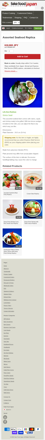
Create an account (17, 28)
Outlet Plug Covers (9, 370)
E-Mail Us (6, 403)
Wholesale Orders (8, 285)
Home (5, 265)
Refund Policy (7, 297)
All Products (7, 318)
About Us (6, 268)
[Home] (22, 4)
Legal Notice (7, 302)
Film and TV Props (9, 282)
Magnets (6, 355)
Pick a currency (7, 22)
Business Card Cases (9, 327)
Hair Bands (7, 338)
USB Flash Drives (8, 389)
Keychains (6, 350)
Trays (5, 387)
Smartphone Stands (9, 381)
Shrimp (5, 115)
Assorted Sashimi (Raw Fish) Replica (11, 193)
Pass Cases (7, 372)
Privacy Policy (7, 305)
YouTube (5, 417)
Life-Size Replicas (9, 112)
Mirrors (6, 364)
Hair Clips (6, 341)
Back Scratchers (8, 321)
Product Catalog (8, 13)
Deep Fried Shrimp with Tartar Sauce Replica (31, 222)
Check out (38, 28)
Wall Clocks (7, 392)
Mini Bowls (6, 358)
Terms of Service (8, 308)
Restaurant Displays (9, 280)
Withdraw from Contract (10, 300)
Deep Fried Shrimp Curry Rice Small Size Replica (11, 222)
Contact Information (9, 311)
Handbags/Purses (8, 344)
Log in (8, 28)
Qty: (6, 51)
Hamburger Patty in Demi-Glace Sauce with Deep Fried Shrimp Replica (11, 251)
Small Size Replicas (9, 378)
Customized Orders (24, 13)
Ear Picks (6, 333)
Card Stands (7, 330)
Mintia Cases (7, 361)
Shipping (17, 18)
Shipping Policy (8, 294)
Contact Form (7, 400)
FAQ (25, 18)
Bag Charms (7, 324)
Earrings (6, 336)
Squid (10, 115)
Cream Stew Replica (33, 194)
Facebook (5, 422)
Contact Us (33, 18)
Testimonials (7, 18)
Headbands (7, 347)
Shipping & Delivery (9, 291)
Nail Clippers (7, 367)
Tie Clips (6, 384)
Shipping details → (10, 71)
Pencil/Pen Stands (8, 375)
